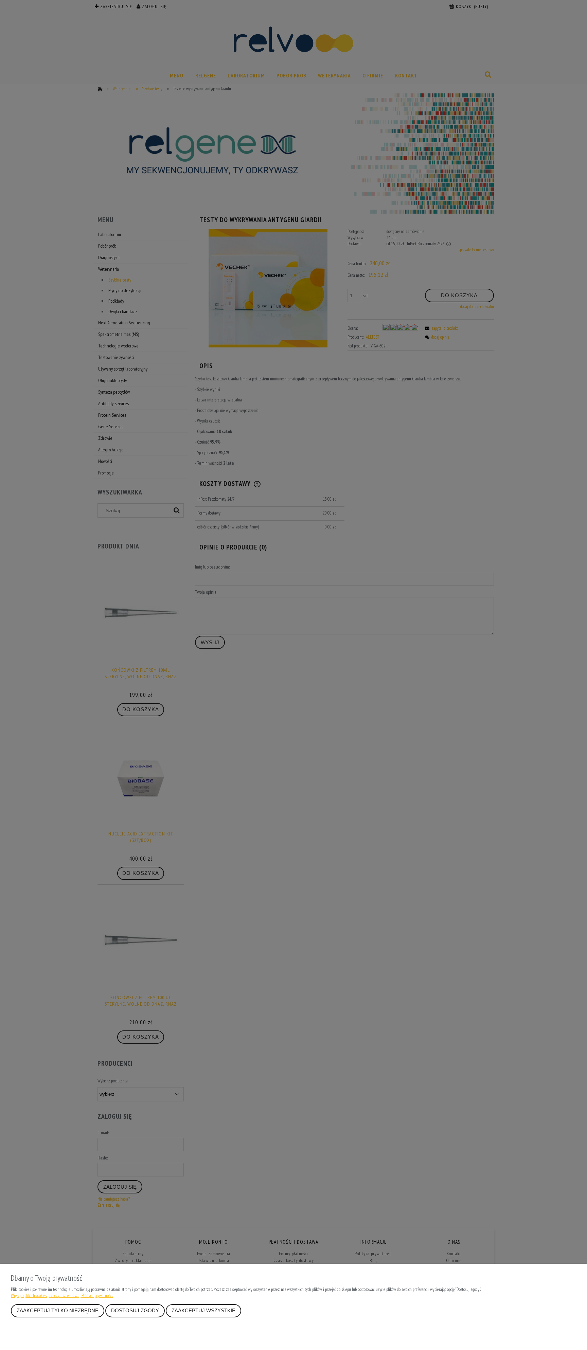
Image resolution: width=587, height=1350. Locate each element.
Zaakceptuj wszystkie (203, 1310)
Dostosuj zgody (135, 1310)
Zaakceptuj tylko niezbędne (58, 1310)
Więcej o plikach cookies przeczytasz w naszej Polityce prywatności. (62, 1295)
